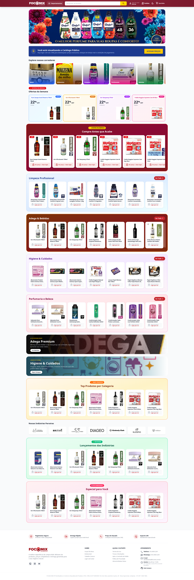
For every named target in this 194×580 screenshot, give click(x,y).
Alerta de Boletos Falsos (119, 561)
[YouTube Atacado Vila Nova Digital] (39, 563)
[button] (97, 26)
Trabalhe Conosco (90, 556)
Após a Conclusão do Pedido (120, 556)
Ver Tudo (159, 178)
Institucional (88, 554)
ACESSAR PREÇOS (153, 51)
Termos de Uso (117, 551)
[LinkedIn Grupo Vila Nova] (34, 563)
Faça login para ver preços (97, 39)
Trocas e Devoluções (118, 554)
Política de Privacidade (119, 559)
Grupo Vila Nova (89, 551)
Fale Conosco (146, 568)
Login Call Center (89, 559)
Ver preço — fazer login (40, 164)
